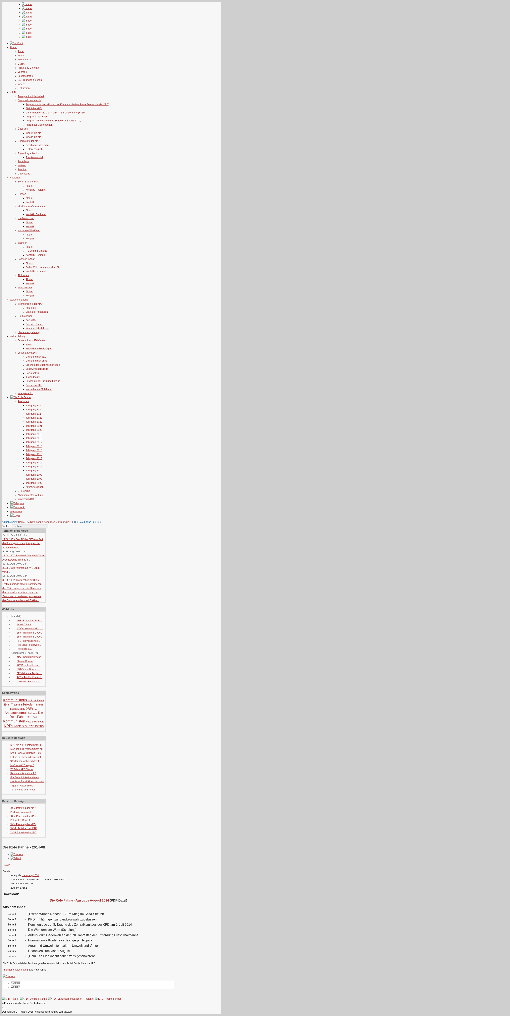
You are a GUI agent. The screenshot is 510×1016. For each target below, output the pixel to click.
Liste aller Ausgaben (37, 311)
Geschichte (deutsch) (37, 145)
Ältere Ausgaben (35, 487)
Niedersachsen (26, 218)
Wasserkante (25, 287)
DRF (29, 708)
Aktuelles (31, 307)
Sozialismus (35, 726)
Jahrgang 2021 (34, 426)
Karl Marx (31, 320)
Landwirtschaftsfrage (37, 369)
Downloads (24, 173)
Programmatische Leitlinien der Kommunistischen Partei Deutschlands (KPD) (67, 104)
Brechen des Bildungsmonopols (43, 365)
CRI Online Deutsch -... (29, 669)
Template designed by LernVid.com (53, 1011)
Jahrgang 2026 (34, 405)
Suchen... (7, 526)
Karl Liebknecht (35, 700)
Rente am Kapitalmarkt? (23, 773)
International (24, 59)
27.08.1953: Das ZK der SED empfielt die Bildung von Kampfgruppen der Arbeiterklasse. (22, 543)
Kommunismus (15, 700)
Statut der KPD (34, 108)
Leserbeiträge (25, 76)
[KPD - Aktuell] (10, 998)
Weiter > (15, 986)
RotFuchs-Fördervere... (29, 644)
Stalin (35, 717)
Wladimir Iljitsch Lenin (37, 328)
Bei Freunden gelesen (30, 80)
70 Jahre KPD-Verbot (21, 769)
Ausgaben (23, 401)
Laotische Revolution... (29, 681)
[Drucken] (17, 854)
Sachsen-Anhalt (26, 259)
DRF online (24, 491)
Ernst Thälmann (13, 704)
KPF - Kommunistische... (30, 620)
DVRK (21, 63)
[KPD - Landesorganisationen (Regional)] (71, 998)
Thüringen (23, 275)
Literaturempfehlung (29, 332)
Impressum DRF (26, 499)
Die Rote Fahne (34, 522)
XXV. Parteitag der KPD (23, 824)
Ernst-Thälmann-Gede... (29, 632)
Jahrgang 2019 (34, 434)
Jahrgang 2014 (34, 454)
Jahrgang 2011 (34, 466)
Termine (22, 169)
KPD (8, 726)
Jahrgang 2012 (34, 462)
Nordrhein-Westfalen (29, 230)
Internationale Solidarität (39, 389)
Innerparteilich (25, 393)
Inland (21, 55)
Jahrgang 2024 (34, 413)
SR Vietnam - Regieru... (29, 673)
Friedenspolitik (34, 385)
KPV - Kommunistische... (30, 657)
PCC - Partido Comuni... (29, 677)
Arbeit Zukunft (24, 624)
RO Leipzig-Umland (36, 250)
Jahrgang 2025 (34, 409)
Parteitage (23, 161)
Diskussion (24, 88)
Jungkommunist (34, 157)
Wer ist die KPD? (35, 133)
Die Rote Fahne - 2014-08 (24, 847)
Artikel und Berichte (28, 67)
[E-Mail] (16, 858)
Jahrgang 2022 (34, 421)
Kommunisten (14, 721)
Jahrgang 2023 (34, 417)
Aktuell (29, 185)
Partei (21, 51)
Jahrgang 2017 (34, 442)
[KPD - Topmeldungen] (108, 998)
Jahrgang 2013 (34, 458)
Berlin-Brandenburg (28, 181)
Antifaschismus (16, 713)
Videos (21, 84)
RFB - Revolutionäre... (28, 641)
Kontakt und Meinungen (39, 348)
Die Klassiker (25, 316)
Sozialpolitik (32, 373)
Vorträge (22, 72)
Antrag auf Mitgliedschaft (31, 96)
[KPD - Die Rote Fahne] (33, 998)
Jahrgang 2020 (34, 430)
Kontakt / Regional (36, 189)
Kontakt (30, 202)
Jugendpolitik (33, 377)
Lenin (34, 709)
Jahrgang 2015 (34, 450)
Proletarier (19, 726)
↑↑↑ (4, 1007)
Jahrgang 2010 (34, 470)
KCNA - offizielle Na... (28, 665)
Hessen (22, 194)
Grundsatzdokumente (29, 100)
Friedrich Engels (34, 324)
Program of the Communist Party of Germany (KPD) (53, 120)
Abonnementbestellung (30, 495)
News (29, 344)
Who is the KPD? (35, 137)
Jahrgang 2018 (34, 438)
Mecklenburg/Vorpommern (32, 206)
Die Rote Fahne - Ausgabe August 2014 (79, 900)
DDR (29, 716)
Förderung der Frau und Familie (43, 381)
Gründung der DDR (36, 360)
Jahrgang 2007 (34, 483)
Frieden (28, 704)
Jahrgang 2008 (34, 478)
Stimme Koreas (25, 661)
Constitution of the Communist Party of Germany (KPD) (55, 112)
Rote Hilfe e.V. (24, 648)
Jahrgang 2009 (34, 474)
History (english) (34, 149)
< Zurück (15, 983)
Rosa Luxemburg (35, 721)
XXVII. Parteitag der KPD (23, 828)
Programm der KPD (36, 116)
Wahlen (22, 165)
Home (21, 522)
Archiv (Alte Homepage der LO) (43, 267)
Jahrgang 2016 (34, 446)
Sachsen (22, 242)
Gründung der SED (36, 356)
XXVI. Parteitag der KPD (23, 832)
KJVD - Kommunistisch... (30, 628)
